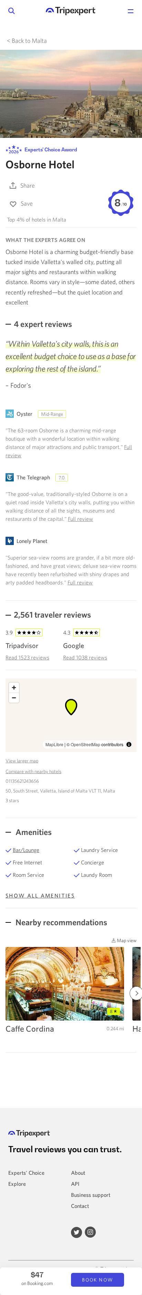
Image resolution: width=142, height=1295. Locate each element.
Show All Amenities (40, 895)
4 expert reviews (43, 324)
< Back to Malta (27, 40)
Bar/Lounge (26, 850)
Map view (126, 940)
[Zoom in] (14, 688)
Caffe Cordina (30, 1028)
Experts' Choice (26, 1173)
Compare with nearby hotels (33, 771)
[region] (71, 715)
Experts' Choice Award (50, 149)
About (78, 1173)
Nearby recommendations (60, 922)
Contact (80, 1206)
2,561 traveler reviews (52, 614)
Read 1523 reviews (27, 657)
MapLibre (54, 744)
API (75, 1184)
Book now (97, 1280)
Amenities (33, 832)
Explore (17, 1184)
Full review (80, 519)
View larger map (22, 760)
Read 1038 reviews (85, 657)
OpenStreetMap (85, 744)
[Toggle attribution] (129, 744)
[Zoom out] (14, 698)
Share (27, 185)
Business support (90, 1195)
